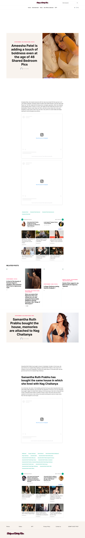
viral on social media (67, 280)
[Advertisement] (42, 21)
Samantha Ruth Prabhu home (28, 464)
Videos (20, 526)
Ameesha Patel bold (26, 214)
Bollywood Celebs (26, 41)
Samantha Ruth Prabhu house (42, 464)
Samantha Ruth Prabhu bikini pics (29, 457)
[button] (76, 8)
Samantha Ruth (34, 455)
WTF (32, 526)
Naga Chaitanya (25, 455)
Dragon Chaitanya (32, 453)
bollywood (27, 290)
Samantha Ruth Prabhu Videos (28, 468)
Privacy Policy (46, 526)
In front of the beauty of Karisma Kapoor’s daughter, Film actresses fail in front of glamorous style (13, 284)
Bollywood (24, 453)
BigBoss (64, 279)
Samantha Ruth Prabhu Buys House (29, 459)
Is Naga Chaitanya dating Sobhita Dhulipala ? (51, 287)
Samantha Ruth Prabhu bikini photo (46, 455)
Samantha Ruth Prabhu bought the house (46, 457)
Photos (32, 41)
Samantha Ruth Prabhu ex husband (45, 459)
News (52, 284)
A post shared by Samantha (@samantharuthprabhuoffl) (42, 440)
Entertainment (17, 41)
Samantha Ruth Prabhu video (46, 466)
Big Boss (68, 279)
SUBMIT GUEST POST (73, 526)
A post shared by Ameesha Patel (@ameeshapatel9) (42, 156)
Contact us (58, 526)
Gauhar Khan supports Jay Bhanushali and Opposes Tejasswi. (70, 284)
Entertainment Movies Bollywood (52, 453)
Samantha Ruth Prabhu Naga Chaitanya (30, 466)
